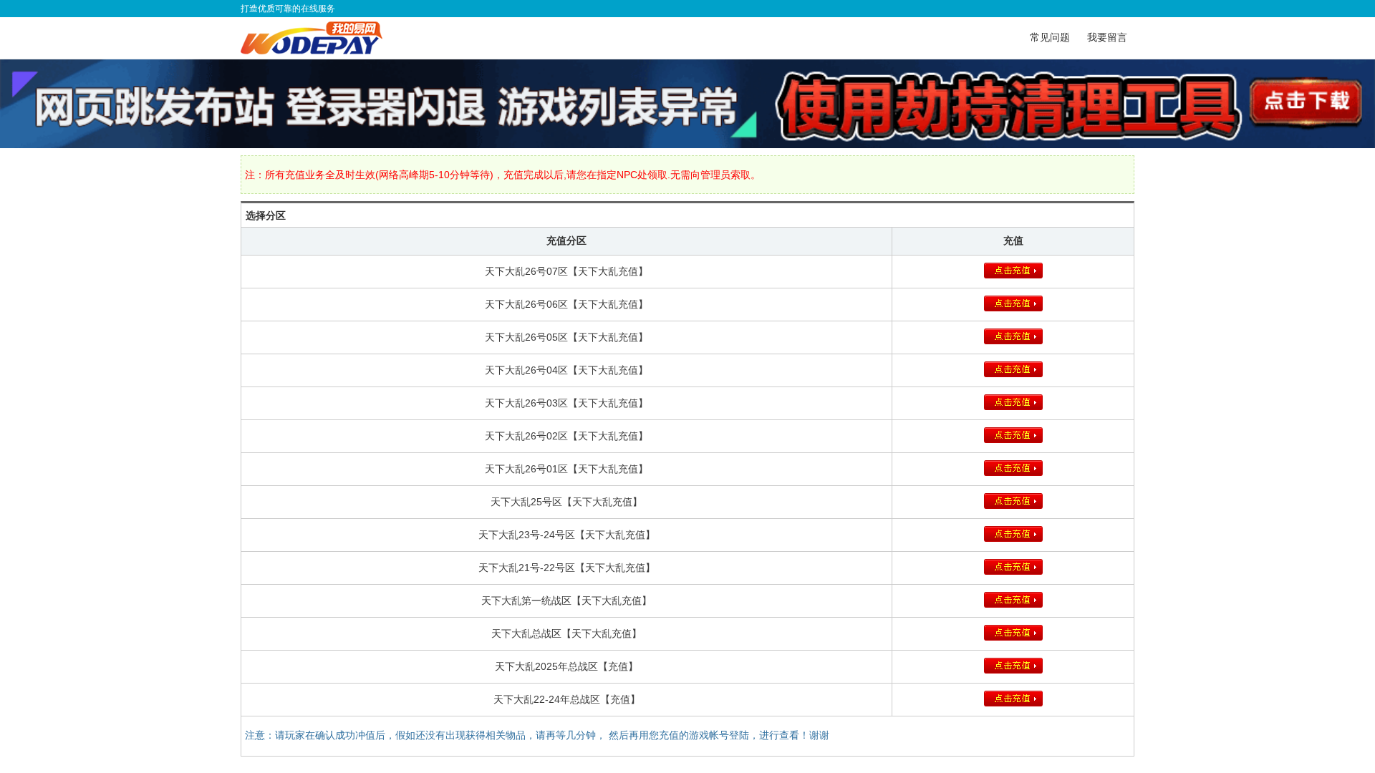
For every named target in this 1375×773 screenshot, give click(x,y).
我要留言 (1107, 37)
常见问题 (1050, 37)
